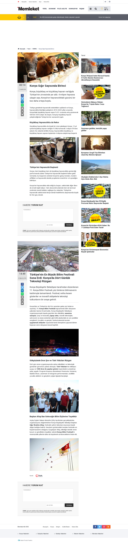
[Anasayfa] (18, 1)
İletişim (58, 527)
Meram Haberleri (79, 534)
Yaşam (81, 9)
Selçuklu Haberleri (43, 534)
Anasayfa (45, 527)
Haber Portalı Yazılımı (26, 540)
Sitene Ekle (46, 1)
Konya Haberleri (24, 534)
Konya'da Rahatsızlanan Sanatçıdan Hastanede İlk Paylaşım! (58, 17)
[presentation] (24, 17)
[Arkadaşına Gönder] (22, 108)
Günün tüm (104, 17)
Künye (52, 527)
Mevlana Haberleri (97, 534)
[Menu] (90, 8)
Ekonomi (52, 9)
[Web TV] (105, 2)
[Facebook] (22, 95)
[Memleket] (28, 8)
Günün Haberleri (33, 1)
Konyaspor (73, 9)
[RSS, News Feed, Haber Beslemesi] (108, 527)
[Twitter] (22, 98)
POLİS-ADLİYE (62, 9)
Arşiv (40, 1)
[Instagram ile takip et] (104, 527)
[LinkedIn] (22, 101)
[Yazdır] (22, 111)
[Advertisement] (64, 33)
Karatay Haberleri (61, 534)
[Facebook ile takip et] (95, 527)
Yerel (45, 9)
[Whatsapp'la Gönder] (22, 105)
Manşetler (24, 1)
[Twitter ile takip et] (99, 527)
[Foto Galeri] (109, 2)
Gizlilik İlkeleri (66, 527)
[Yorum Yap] (22, 114)
